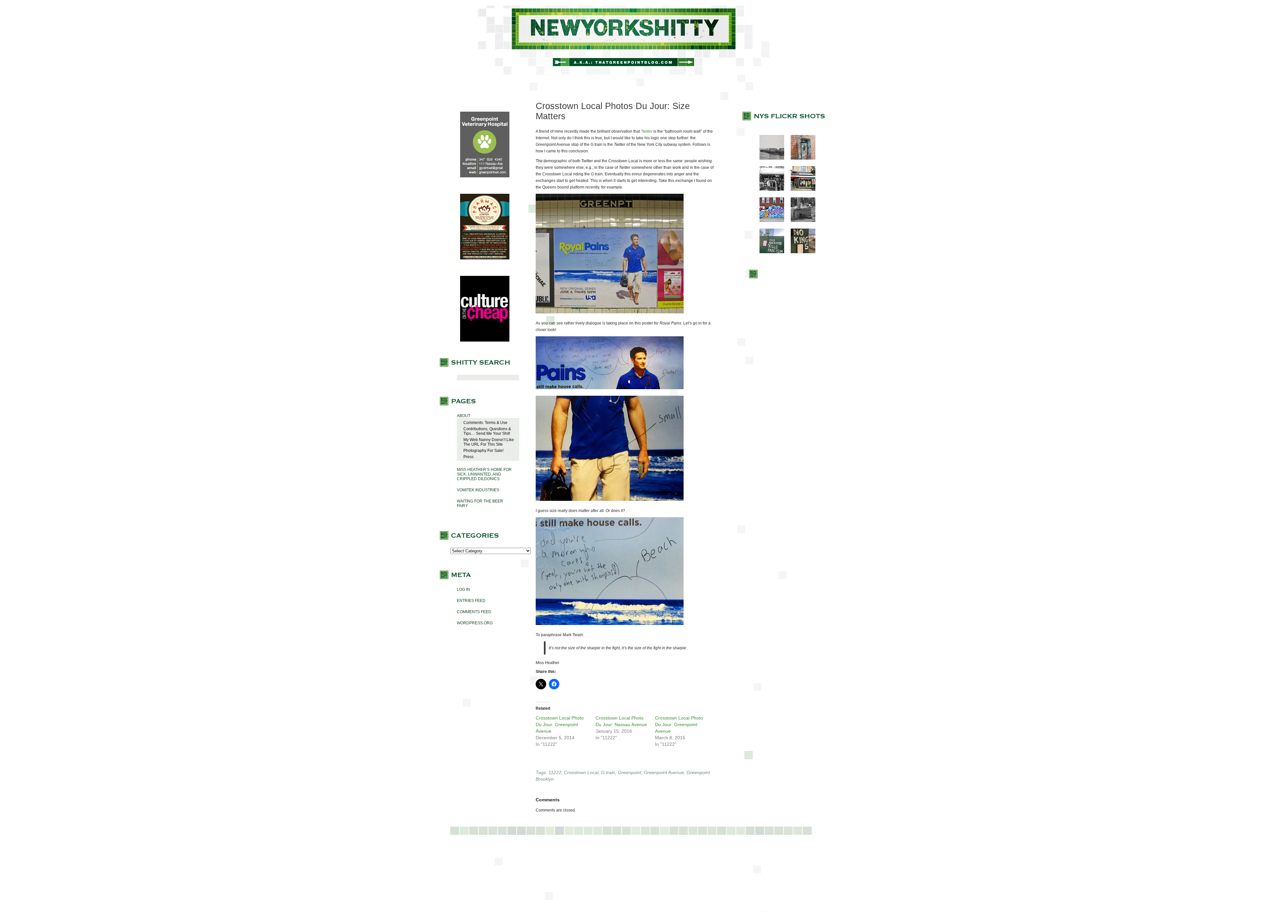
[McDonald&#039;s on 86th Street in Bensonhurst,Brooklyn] (799, 189)
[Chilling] (799, 220)
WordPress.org (475, 623)
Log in (463, 589)
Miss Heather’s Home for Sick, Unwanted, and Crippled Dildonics (484, 474)
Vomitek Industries (478, 490)
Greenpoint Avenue (664, 772)
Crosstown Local (581, 772)
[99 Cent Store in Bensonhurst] (768, 189)
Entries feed (471, 600)
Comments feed (474, 612)
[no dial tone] (799, 158)
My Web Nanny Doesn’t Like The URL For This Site (488, 442)
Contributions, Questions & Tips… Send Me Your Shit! (487, 431)
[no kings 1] (799, 252)
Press (468, 457)
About (463, 415)
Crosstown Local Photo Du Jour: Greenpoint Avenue (560, 724)
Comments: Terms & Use (485, 422)
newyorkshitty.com (631, 40)
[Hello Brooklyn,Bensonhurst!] (768, 220)
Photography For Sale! (483, 450)
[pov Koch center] (768, 158)
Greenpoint (629, 772)
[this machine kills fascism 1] (768, 252)
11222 (555, 772)
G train (608, 772)
